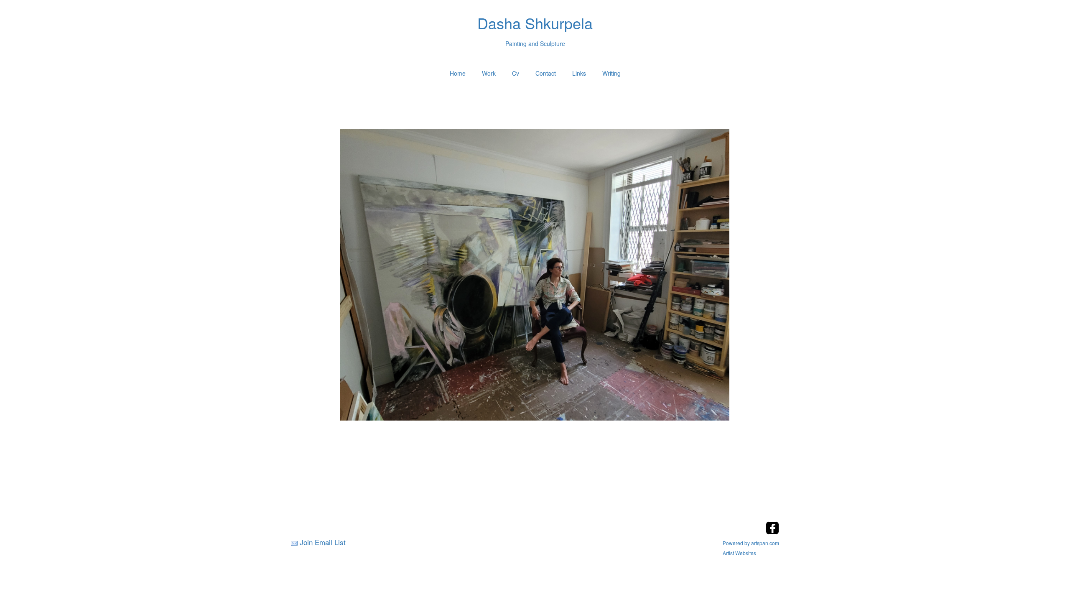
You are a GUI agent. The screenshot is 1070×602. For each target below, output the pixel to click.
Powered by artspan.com (751, 542)
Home (458, 73)
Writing (611, 73)
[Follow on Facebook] (772, 532)
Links (579, 73)
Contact (545, 73)
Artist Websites (739, 552)
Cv (515, 73)
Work (489, 73)
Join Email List (323, 542)
